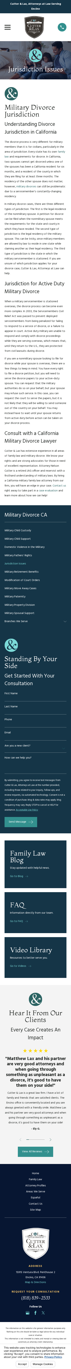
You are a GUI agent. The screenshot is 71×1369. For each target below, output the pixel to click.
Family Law (35, 1179)
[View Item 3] (32, 1139)
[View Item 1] (27, 1139)
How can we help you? (18, 758)
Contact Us (35, 1204)
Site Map (35, 1210)
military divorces (26, 186)
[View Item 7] (43, 1139)
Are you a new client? (17, 745)
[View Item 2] (30, 1139)
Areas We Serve (35, 1191)
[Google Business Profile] (27, 1313)
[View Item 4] (35, 1139)
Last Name (11, 706)
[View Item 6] (41, 1139)
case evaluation (48, 490)
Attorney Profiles (35, 1185)
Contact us (59, 486)
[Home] (34, 27)
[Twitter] (43, 1313)
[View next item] (50, 1139)
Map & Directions (35, 1282)
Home (35, 1173)
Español (35, 1197)
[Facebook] (35, 1313)
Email (8, 732)
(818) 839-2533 (35, 1298)
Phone (8, 719)
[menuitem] (35, 531)
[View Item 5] (38, 1139)
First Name (11, 693)
